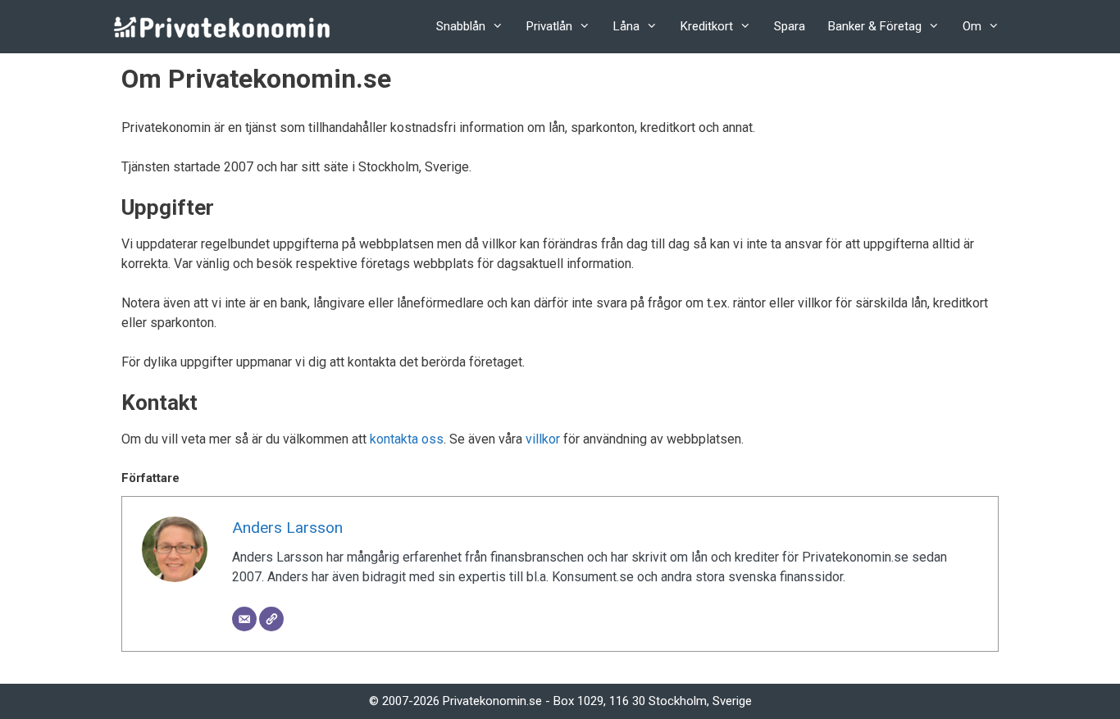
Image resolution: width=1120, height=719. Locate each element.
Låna (626, 26)
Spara (789, 26)
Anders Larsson (287, 527)
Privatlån (549, 26)
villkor (543, 439)
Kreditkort (707, 26)
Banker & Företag (875, 26)
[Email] (244, 619)
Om (972, 26)
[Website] (271, 619)
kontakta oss (407, 439)
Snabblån (460, 26)
